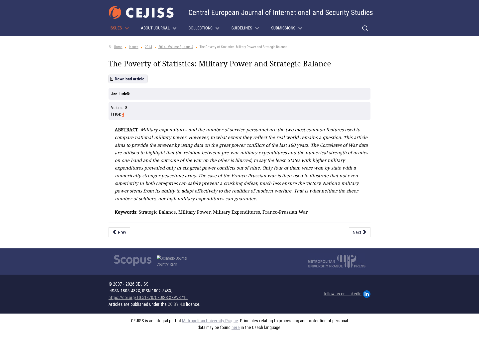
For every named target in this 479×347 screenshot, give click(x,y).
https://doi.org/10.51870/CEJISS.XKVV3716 (148, 297)
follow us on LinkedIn (342, 293)
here (236, 327)
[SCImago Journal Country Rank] (175, 261)
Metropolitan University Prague (210, 320)
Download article (129, 78)
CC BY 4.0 (176, 304)
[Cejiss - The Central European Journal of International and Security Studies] (141, 12)
